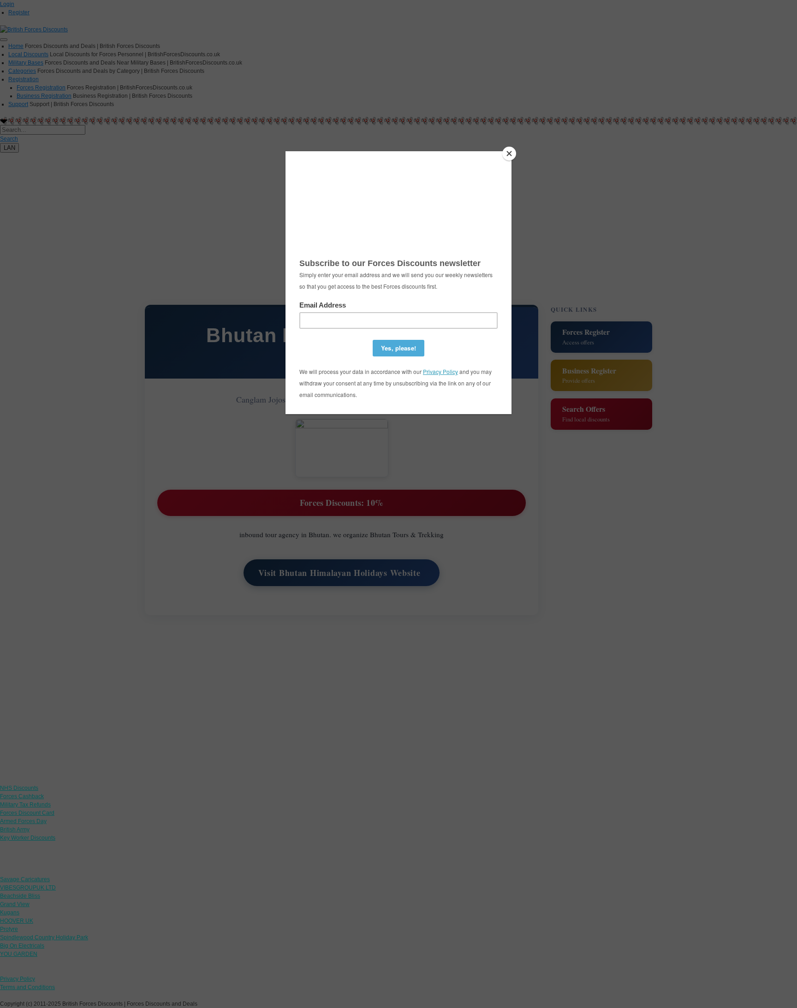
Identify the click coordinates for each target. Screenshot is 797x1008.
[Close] (509, 153)
